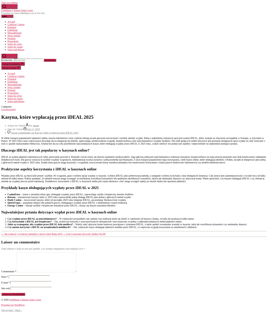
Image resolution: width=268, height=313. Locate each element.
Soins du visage (15, 47)
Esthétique (12, 30)
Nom (4, 277)
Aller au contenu (9, 2)
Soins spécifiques (15, 49)
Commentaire (8, 271)
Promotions (13, 41)
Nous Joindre (13, 35)
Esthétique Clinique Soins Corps (17, 10)
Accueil (11, 21)
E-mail (5, 282)
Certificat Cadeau (16, 24)
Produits (11, 38)
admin (36, 125)
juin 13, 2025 (33, 129)
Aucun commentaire (44, 132)
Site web (5, 288)
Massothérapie (14, 33)
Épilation (11, 27)
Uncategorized (8, 109)
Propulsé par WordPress (13, 305)
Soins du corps (14, 44)
